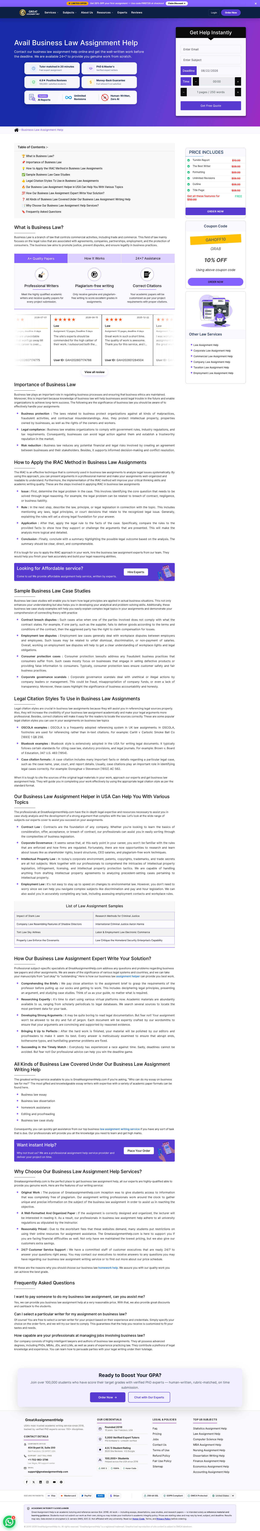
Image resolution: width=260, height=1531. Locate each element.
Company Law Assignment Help (211, 361)
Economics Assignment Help (211, 1466)
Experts (122, 12)
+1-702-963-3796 (38, 1459)
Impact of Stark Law (28, 916)
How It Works (94, 258)
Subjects (68, 12)
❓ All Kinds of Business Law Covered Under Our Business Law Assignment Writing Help (76, 199)
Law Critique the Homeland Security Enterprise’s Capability (129, 940)
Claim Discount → (177, 3)
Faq (155, 1428)
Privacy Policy (164, 1519)
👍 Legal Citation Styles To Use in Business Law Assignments (60, 180)
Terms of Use (161, 1450)
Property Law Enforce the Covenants (38, 940)
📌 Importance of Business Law (42, 162)
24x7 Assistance (147, 258)
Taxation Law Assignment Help (211, 367)
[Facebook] (27, 1482)
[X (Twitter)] (33, 1482)
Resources (104, 12)
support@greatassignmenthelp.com (48, 1471)
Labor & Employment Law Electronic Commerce (123, 932)
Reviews (136, 12)
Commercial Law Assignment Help (213, 356)
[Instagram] (47, 1482)
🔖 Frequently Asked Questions (41, 211)
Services (50, 12)
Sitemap (158, 1466)
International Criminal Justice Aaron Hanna (120, 924)
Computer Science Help (208, 1439)
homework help (108, 1267)
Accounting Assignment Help (211, 1472)
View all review (95, 372)
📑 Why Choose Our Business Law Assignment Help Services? (60, 205)
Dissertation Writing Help (209, 1455)
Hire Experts (136, 572)
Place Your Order (139, 1150)
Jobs (156, 1439)
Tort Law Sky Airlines (29, 932)
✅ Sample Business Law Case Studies (46, 174)
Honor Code (138, 1519)
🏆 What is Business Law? (38, 156)
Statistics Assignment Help (210, 1428)
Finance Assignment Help (209, 1461)
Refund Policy (161, 1455)
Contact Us (159, 1444)
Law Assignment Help (205, 344)
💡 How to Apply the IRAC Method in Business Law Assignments (62, 168)
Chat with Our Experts (149, 1397)
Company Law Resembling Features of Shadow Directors (49, 924)
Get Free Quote (211, 105)
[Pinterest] (61, 1482)
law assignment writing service (120, 1129)
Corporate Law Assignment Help (212, 350)
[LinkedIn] (40, 1482)
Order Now (231, 12)
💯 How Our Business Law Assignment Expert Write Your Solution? (63, 193)
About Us (87, 12)
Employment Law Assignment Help (213, 372)
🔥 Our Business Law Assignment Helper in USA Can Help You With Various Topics (72, 187)
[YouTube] (54, 1482)
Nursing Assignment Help (209, 1450)
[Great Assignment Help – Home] (29, 12)
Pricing (157, 1433)
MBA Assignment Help (207, 1444)
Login (214, 12)
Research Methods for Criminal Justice (118, 916)
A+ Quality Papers (41, 258)
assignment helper (128, 976)
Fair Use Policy (162, 1461)
